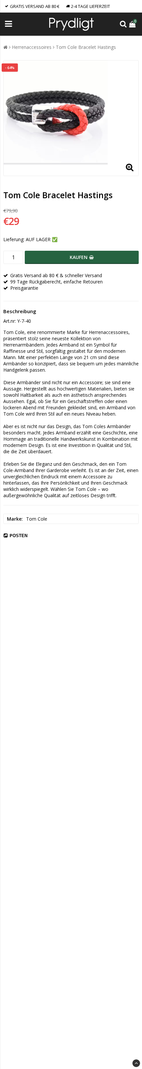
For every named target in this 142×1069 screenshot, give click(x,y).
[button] (133, 24)
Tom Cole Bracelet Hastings (86, 47)
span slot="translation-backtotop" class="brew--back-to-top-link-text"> (136, 1063)
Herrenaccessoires (32, 47)
